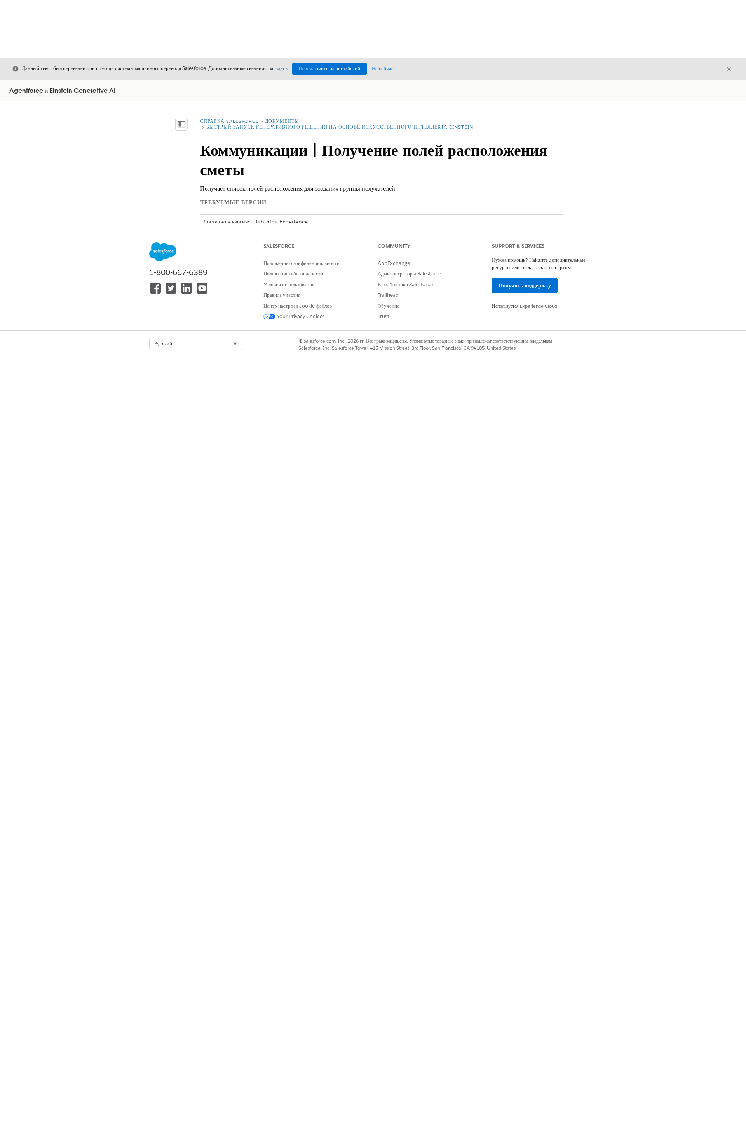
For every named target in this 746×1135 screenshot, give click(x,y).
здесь (282, 68)
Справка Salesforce (229, 121)
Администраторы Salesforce (409, 273)
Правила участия (281, 295)
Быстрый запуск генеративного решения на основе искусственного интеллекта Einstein (339, 127)
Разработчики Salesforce (405, 284)
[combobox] (195, 344)
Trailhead (388, 295)
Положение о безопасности (293, 273)
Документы (282, 121)
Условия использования (288, 284)
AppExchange (394, 263)
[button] (195, 344)
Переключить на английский (329, 68)
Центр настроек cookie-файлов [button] (297, 306)
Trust (383, 316)
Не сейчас (383, 68)
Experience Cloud (538, 306)
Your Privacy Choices (301, 316)
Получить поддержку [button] (524, 285)
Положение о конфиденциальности (301, 263)
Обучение (388, 306)
